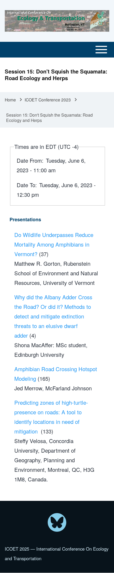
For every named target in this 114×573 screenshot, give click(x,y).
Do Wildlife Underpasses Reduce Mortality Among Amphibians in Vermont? (53, 244)
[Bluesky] (57, 522)
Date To (26, 185)
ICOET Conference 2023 (48, 100)
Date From (29, 160)
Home (10, 100)
